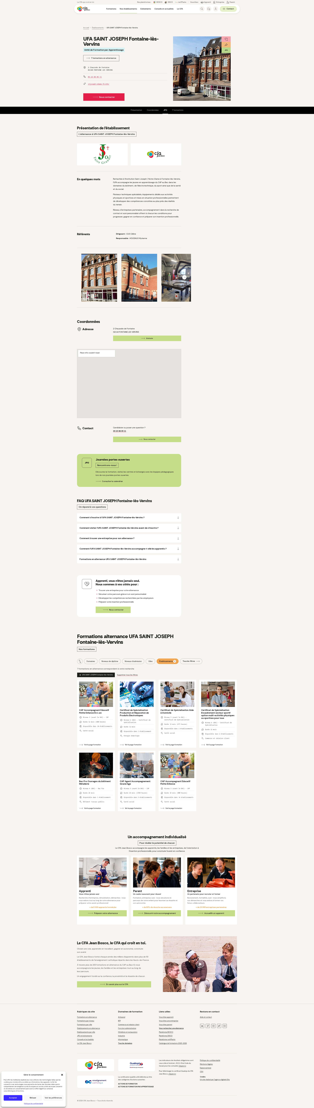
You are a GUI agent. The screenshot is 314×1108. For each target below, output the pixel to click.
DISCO (170, 2)
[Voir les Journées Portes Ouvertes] (226, 50)
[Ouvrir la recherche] (202, 9)
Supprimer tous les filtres (127, 675)
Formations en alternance (87, 1017)
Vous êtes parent (165, 1025)
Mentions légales (206, 1064)
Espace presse (205, 1068)
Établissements (98, 28)
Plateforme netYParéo (167, 1040)
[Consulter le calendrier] (129, 470)
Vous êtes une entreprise (168, 1021)
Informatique (123, 1040)
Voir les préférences (53, 1098)
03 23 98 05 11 (95, 77)
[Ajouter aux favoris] (226, 39)
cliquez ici (182, 1066)
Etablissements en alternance (88, 1028)
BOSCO (159, 2)
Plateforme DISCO (165, 1036)
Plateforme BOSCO (166, 1032)
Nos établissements (128, 9)
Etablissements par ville (86, 1032)
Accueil (86, 28)
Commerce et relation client (128, 1025)
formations (177, 110)
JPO (165, 110)
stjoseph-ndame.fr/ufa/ (98, 84)
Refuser (33, 1098)
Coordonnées (153, 110)
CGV (201, 1072)
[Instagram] (213, 1026)
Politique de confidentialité (33, 1104)
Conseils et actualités (164, 9)
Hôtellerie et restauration (127, 1032)
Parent (232, 2)
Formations (111, 9)
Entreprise (220, 2)
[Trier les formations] (80, 661)
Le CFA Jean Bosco (84, 1043)
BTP (119, 1021)
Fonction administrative (127, 1028)
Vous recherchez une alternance (171, 1028)
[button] (62, 1075)
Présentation (136, 110)
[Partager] (226, 44)
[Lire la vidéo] (200, 964)
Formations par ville (84, 1025)
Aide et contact (206, 1017)
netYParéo (182, 2)
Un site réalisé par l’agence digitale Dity (215, 1079)
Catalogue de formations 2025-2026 (173, 1043)
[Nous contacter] (129, 596)
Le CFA (180, 9)
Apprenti (207, 2)
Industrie (121, 1036)
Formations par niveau (85, 1021)
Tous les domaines (125, 1043)
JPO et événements (84, 1036)
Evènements (145, 9)
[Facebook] (208, 1026)
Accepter (13, 1098)
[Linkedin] (202, 1026)
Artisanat (121, 1017)
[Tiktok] (219, 1026)
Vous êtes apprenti (166, 1017)
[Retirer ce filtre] (96, 675)
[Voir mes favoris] (208, 9)
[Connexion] (215, 9)
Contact (232, 9)
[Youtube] (224, 1026)
